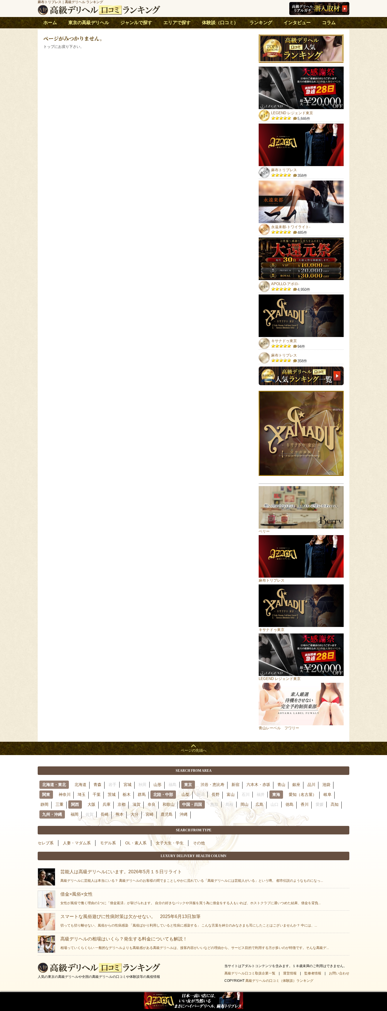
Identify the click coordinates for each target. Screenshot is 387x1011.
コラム (329, 22)
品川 (311, 784)
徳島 (290, 804)
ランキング (261, 22)
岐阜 (327, 794)
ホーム (50, 22)
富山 (231, 794)
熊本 (120, 814)
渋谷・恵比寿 (212, 784)
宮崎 (150, 814)
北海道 (80, 784)
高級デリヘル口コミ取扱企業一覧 (249, 973)
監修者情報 (312, 973)
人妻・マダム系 (77, 843)
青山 (281, 784)
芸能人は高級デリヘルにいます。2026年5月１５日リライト (191, 876)
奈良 (152, 804)
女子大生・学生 (170, 843)
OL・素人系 (135, 843)
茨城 (112, 794)
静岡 (44, 804)
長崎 (105, 814)
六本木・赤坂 (258, 784)
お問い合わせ (339, 973)
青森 (97, 784)
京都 (122, 804)
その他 (199, 843)
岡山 (244, 804)
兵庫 (106, 804)
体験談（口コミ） (220, 22)
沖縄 (184, 814)
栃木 (127, 794)
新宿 (235, 784)
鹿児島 (167, 814)
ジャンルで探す (136, 22)
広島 (259, 804)
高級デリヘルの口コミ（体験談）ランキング (279, 981)
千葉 (97, 794)
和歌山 (169, 804)
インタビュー (297, 22)
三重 (59, 804)
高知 (335, 804)
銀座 (296, 784)
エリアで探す (177, 22)
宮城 (127, 784)
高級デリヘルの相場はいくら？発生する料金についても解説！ (194, 943)
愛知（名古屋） (302, 794)
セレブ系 (46, 843)
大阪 (91, 804)
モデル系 (108, 843)
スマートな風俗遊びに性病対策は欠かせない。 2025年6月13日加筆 (188, 920)
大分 (135, 814)
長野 (216, 794)
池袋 (326, 784)
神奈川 (65, 794)
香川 (305, 804)
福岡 (74, 814)
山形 (157, 784)
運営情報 (290, 973)
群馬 (142, 794)
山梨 (186, 794)
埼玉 (82, 794)
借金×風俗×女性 (190, 898)
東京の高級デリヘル (88, 22)
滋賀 (137, 804)
